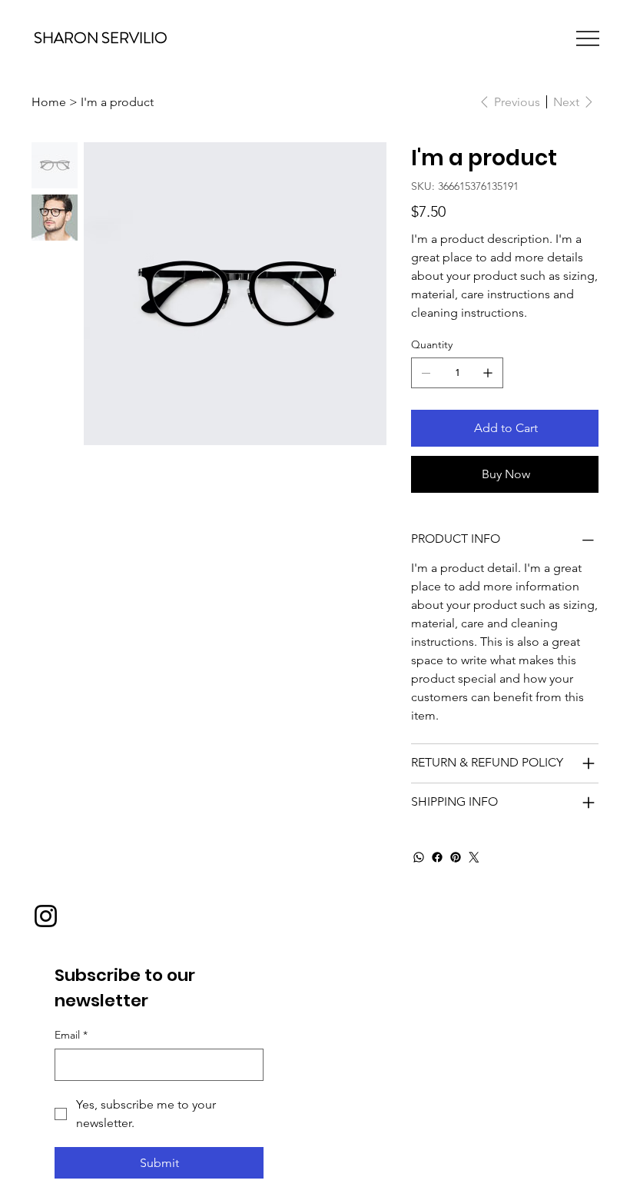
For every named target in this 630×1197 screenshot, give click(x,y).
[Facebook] (437, 857)
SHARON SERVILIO (100, 38)
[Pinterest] (455, 857)
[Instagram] (46, 916)
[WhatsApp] (418, 857)
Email (71, 1035)
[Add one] (487, 372)
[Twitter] (474, 857)
